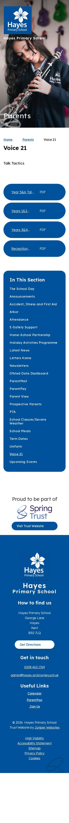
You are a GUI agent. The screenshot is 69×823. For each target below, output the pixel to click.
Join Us (34, 706)
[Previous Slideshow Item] (61, 64)
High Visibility (34, 738)
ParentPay (34, 700)
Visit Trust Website (30, 526)
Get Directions (30, 645)
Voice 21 (50, 139)
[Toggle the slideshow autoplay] (61, 75)
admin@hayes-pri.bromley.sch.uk (34, 675)
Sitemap (34, 748)
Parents (28, 139)
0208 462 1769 (34, 667)
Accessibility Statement (34, 743)
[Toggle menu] (61, 10)
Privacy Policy (34, 753)
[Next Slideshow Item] (61, 52)
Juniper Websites (47, 727)
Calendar (35, 693)
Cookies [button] (34, 758)
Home (7, 139)
